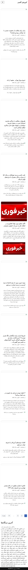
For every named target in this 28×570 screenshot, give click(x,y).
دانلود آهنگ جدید (5, 536)
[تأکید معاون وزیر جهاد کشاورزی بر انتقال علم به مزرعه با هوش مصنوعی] (14, 211)
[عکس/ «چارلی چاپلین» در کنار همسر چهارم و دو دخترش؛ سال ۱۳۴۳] (14, 473)
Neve (19, 568)
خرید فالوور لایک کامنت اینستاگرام (16, 528)
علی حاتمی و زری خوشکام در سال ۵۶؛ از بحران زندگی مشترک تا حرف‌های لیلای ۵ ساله (14, 177)
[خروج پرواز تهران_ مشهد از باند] (14, 68)
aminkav (22, 35)
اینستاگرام (22, 554)
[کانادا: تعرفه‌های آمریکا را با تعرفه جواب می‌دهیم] (14, 430)
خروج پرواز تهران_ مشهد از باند (16, 80)
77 (9, 515)
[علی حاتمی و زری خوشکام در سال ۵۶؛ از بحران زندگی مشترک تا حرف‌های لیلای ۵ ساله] (14, 163)
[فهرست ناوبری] (2, 2)
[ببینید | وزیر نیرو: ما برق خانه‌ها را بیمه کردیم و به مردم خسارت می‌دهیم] (14, 270)
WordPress (10, 568)
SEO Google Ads (10, 566)
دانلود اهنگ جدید (16, 530)
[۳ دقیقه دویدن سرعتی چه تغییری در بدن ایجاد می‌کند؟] (14, 381)
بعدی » (3, 515)
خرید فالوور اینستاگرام (9, 532)
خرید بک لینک (13, 534)
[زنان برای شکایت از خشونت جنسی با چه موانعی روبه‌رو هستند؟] (14, 18)
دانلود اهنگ (6, 550)
